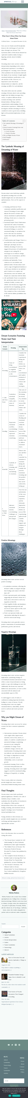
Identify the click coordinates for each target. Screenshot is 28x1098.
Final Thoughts (7, 137)
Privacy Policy (22, 1071)
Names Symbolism (9, 945)
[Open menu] (22, 1)
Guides (6, 942)
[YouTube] (8, 1045)
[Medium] (16, 1045)
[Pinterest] (19, 1045)
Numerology (8, 947)
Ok (10, 1095)
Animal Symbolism (9, 935)
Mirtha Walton (6, 41)
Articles (6, 937)
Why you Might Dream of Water (11, 135)
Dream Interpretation (10, 940)
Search (3, 924)
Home (22, 1061)
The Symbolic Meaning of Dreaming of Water (13, 124)
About (22, 1064)
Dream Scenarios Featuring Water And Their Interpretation (13, 128)
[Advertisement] (14, 1021)
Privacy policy (16, 1095)
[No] (26, 1092)
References (6, 139)
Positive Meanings (10, 131)
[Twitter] (12, 1045)
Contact (22, 1067)
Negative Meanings (10, 133)
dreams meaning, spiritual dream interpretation (13, 878)
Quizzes (6, 950)
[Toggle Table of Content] (23, 121)
